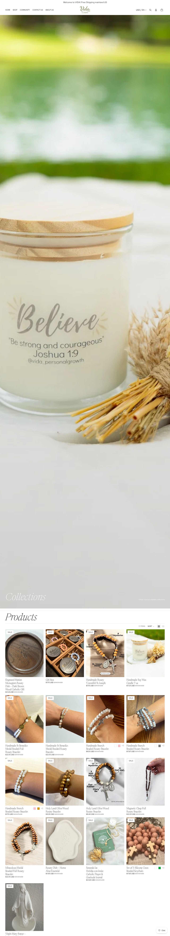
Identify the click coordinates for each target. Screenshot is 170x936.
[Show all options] (123, 745)
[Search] (150, 10)
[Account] (156, 10)
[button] (151, 626)
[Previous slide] (9, 653)
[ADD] (39, 673)
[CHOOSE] (79, 673)
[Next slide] (40, 653)
